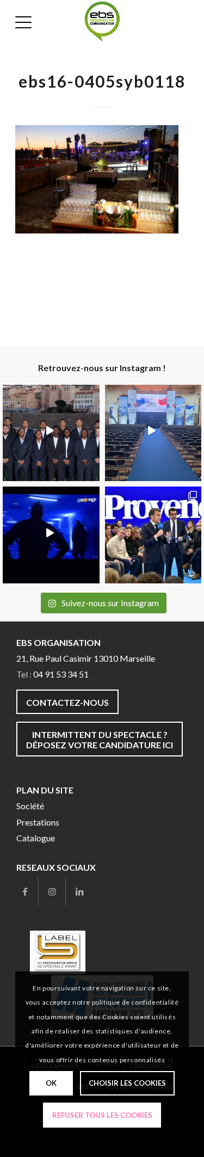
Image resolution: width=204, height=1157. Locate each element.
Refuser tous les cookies (102, 1115)
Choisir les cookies (127, 1083)
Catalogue (35, 838)
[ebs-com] (102, 22)
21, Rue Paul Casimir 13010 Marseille (85, 658)
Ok (51, 1083)
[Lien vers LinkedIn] (79, 891)
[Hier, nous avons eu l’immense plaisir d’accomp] (153, 433)
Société (30, 806)
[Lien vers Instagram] (52, 891)
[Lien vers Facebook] (24, 891)
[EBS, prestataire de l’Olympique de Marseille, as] (51, 535)
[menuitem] (24, 22)
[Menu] (24, 22)
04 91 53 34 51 (61, 674)
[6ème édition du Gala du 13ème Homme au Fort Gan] (51, 433)
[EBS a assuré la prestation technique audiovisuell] (153, 535)
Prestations (37, 822)
